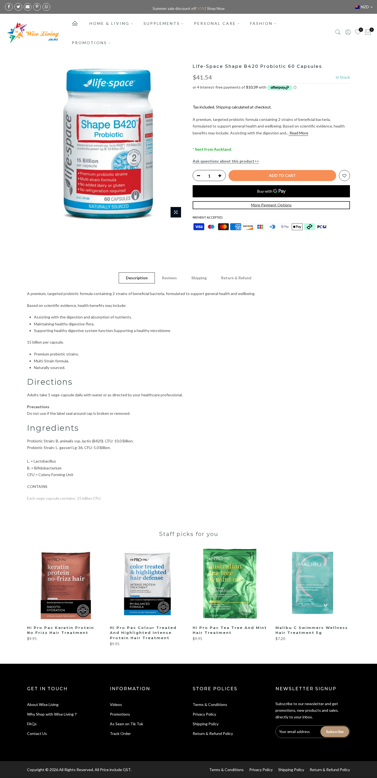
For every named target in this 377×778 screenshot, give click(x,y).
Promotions (120, 714)
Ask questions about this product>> (226, 161)
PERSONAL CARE (215, 23)
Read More (298, 133)
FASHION (261, 23)
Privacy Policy (204, 714)
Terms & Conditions (210, 704)
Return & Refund (236, 277)
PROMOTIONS (89, 42)
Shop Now (215, 6)
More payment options (271, 205)
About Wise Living (43, 704)
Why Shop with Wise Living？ (52, 714)
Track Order (120, 733)
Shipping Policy (206, 723)
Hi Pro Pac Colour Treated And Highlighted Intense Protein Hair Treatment (143, 632)
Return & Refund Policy (213, 733)
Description (137, 277)
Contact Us (37, 733)
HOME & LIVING (109, 23)
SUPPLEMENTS (162, 23)
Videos (116, 704)
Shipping (223, 107)
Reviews (169, 277)
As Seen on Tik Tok (126, 723)
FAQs (32, 723)
